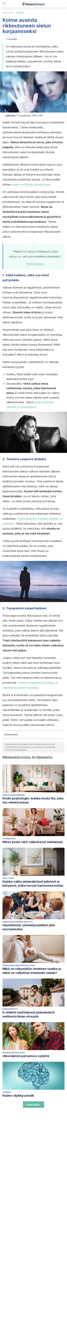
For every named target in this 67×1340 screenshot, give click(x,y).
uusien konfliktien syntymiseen (30, 184)
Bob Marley (35, 264)
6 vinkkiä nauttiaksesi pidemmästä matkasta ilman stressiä (28, 1014)
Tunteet (20, 12)
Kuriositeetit (10, 1009)
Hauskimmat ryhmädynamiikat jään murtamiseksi (28, 927)
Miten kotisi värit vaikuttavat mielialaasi (32, 842)
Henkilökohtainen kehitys (17, 922)
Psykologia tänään (13, 795)
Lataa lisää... (33, 1104)
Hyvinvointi (7, 12)
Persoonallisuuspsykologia (18, 965)
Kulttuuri (8, 878)
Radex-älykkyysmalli (18, 1095)
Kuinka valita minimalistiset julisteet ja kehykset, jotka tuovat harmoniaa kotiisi (32, 883)
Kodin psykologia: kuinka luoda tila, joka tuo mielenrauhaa (32, 800)
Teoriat (6, 1092)
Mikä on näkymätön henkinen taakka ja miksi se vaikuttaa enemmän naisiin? (31, 971)
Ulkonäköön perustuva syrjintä (25, 1056)
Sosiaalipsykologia (13, 1052)
